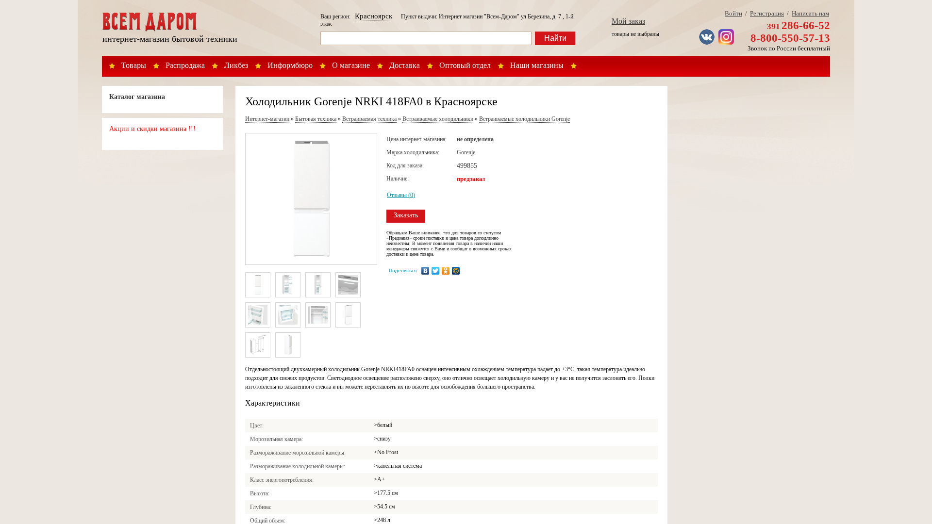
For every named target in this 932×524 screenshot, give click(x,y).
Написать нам (810, 13)
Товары (133, 65)
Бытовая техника (315, 118)
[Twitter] (436, 270)
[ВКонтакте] (425, 270)
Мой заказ (628, 21)
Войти (733, 13)
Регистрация (767, 13)
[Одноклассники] (446, 270)
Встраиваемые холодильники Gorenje (524, 118)
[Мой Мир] (456, 270)
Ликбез (236, 65)
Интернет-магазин (267, 118)
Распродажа (185, 65)
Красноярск (373, 16)
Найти (555, 38)
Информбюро (290, 65)
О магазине (351, 65)
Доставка (404, 65)
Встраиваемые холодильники (437, 118)
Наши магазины (537, 65)
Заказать (406, 215)
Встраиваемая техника (369, 118)
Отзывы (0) (401, 195)
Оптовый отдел (465, 65)
